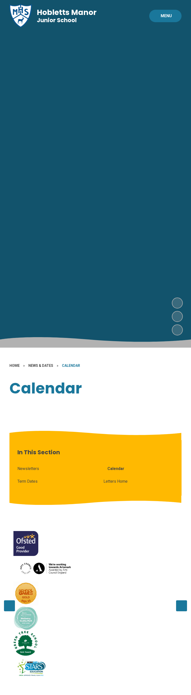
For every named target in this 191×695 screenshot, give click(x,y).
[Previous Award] (9, 605)
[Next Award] (181, 605)
